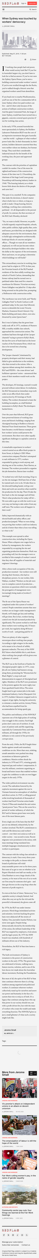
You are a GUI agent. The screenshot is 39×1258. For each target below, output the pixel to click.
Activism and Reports (10, 1207)
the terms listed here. (9, 1255)
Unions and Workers (9, 1101)
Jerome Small (9, 26)
